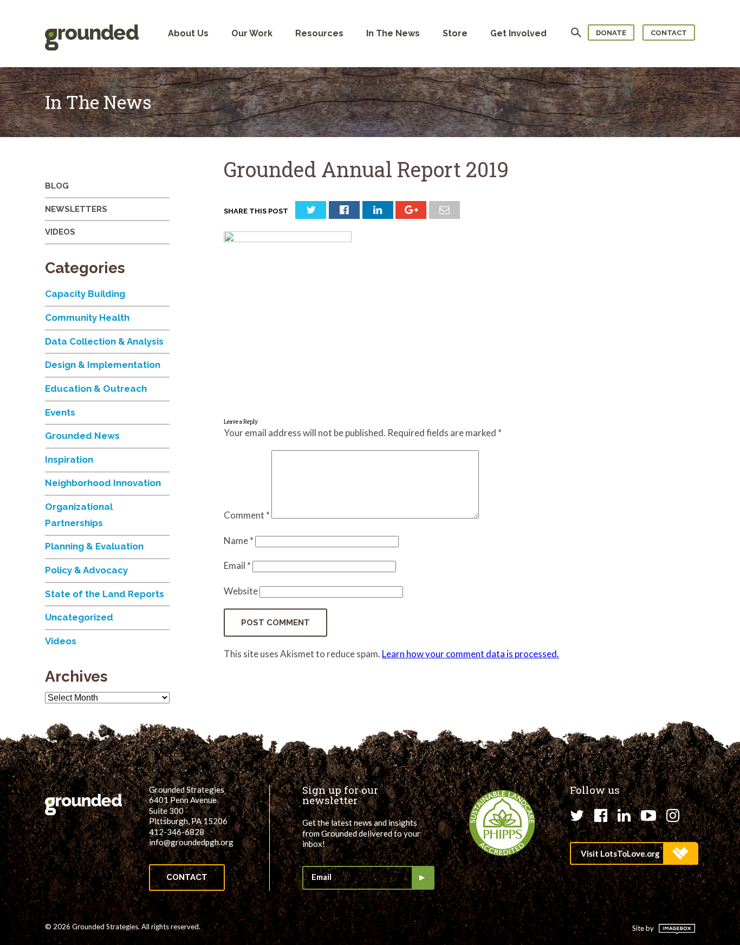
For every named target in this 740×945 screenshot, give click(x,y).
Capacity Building (85, 293)
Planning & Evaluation (94, 546)
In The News (393, 33)
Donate (611, 33)
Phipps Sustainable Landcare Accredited (502, 823)
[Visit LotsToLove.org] (633, 853)
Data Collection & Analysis (104, 341)
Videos (60, 232)
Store (455, 33)
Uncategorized (79, 617)
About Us (188, 33)
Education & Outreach (96, 388)
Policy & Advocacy (86, 570)
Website (241, 591)
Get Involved (518, 33)
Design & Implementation (102, 364)
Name (239, 540)
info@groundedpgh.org (191, 842)
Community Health (87, 317)
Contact (669, 33)
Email (237, 565)
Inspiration (69, 459)
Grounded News (82, 435)
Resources (319, 33)
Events (60, 412)
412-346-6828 (176, 832)
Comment (247, 515)
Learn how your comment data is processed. (470, 653)
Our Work (251, 33)
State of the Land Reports (104, 593)
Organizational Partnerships (79, 514)
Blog (57, 186)
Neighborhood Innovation (103, 482)
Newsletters (76, 209)
